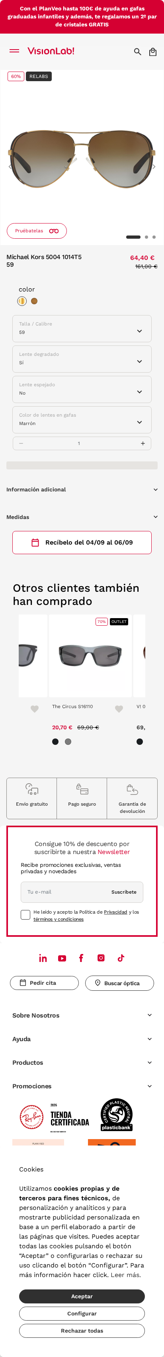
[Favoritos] (31, 709)
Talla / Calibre (35, 324)
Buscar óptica (122, 983)
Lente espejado (37, 384)
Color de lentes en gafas (47, 415)
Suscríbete (124, 892)
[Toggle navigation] (16, 52)
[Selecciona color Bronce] (36, 302)
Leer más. (126, 1275)
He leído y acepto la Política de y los (86, 915)
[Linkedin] (43, 958)
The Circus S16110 (72, 706)
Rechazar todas (82, 1330)
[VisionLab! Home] (61, 52)
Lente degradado (39, 354)
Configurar (82, 1313)
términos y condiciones (58, 919)
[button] (10, 163)
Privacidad (115, 912)
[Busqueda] (138, 51)
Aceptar (82, 1296)
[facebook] (81, 958)
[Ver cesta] (153, 52)
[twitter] (62, 958)
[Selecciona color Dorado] (24, 302)
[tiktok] (121, 958)
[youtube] (101, 958)
